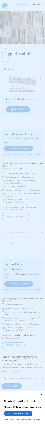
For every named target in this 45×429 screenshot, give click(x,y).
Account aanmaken (18, 413)
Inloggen (37, 419)
